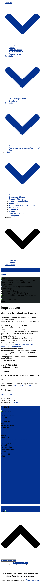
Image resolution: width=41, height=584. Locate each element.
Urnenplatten (14, 209)
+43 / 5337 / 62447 (5, 432)
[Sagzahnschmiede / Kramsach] (3, 275)
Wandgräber (14, 212)
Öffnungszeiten (32, 580)
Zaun (11, 150)
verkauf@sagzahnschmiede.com (14, 440)
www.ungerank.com (8, 394)
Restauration (10, 265)
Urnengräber (14, 216)
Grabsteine (13, 263)
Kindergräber (14, 203)
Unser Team (13, 46)
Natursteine (13, 207)
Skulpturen (13, 101)
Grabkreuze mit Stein (17, 214)
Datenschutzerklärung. (23, 386)
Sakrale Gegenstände (17, 99)
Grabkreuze (13, 195)
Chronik (12, 48)
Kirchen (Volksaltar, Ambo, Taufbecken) (24, 148)
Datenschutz (10, 509)
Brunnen (12, 146)
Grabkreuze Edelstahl (17, 197)
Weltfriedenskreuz (16, 52)
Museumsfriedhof (15, 50)
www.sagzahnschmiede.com (22, 344)
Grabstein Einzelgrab (17, 199)
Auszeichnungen (15, 54)
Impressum (9, 507)
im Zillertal (16, 402)
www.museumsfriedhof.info (11, 346)
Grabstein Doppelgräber (18, 201)
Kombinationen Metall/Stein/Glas (22, 205)
